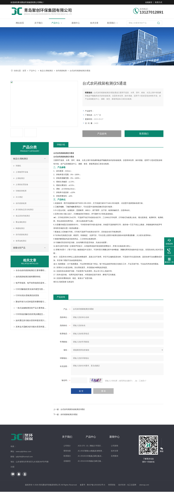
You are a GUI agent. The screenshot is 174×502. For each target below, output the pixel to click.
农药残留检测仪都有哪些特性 (28, 277)
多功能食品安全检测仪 (25, 209)
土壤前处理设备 (22, 184)
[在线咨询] (13, 474)
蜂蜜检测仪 (20, 228)
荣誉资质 (67, 451)
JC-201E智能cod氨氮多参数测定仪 (91, 451)
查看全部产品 (19, 248)
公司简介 (67, 446)
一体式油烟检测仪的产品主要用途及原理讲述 (31, 308)
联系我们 (111, 23)
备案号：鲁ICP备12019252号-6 (92, 485)
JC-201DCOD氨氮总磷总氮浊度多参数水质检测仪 (91, 456)
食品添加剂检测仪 (23, 216)
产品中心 (55, 23)
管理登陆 (111, 485)
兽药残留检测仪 (22, 235)
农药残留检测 (61, 71)
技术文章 (94, 23)
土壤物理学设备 (22, 172)
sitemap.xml (144, 485)
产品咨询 (101, 133)
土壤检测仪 (20, 178)
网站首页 (20, 23)
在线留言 (148, 2)
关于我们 (38, 23)
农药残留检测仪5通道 (69, 414)
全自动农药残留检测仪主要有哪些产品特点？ (31, 270)
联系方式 (158, 2)
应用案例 (114, 456)
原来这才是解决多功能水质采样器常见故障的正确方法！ (31, 327)
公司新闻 (114, 446)
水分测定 (19, 197)
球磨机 (18, 166)
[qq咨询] (19, 474)
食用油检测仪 (21, 241)
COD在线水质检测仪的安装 (27, 295)
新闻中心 (76, 23)
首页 (24, 71)
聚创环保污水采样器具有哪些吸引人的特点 (31, 302)
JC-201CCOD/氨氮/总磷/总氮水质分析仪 (91, 461)
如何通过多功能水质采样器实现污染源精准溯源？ (31, 320)
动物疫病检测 (21, 191)
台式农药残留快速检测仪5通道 (73, 409)
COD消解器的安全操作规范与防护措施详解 (31, 289)
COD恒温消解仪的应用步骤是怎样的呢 (31, 314)
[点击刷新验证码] (96, 380)
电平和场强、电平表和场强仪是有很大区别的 (31, 283)
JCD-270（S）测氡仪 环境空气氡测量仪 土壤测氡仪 (91, 446)
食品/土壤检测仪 (46, 71)
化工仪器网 (131, 485)
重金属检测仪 (21, 222)
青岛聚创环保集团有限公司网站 (30, 2)
